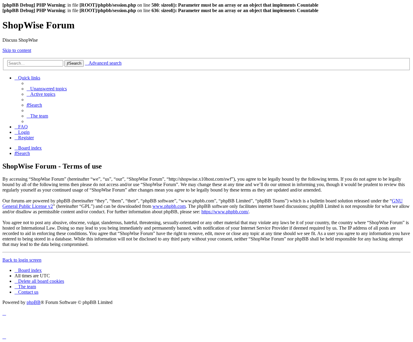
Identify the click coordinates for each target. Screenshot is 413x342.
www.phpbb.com (169, 206)
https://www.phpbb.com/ (225, 211)
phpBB (34, 302)
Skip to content (16, 50)
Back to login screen (21, 260)
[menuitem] (47, 88)
